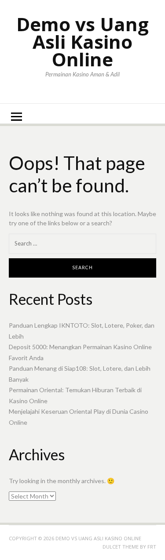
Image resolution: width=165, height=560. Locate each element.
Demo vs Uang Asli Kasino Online (82, 41)
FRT (151, 546)
